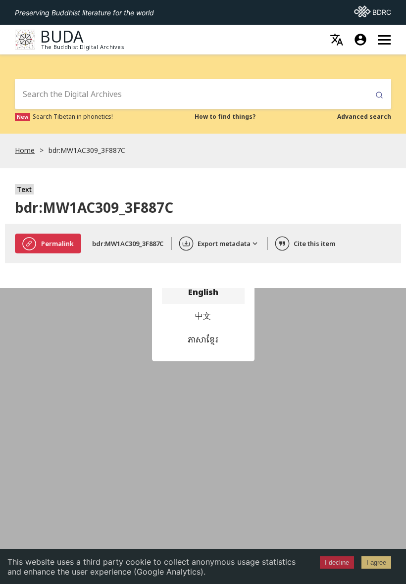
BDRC (372, 11)
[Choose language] (337, 39)
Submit (379, 95)
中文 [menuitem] (203, 315)
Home (25, 150)
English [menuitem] (203, 292)
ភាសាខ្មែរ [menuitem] (203, 339)
